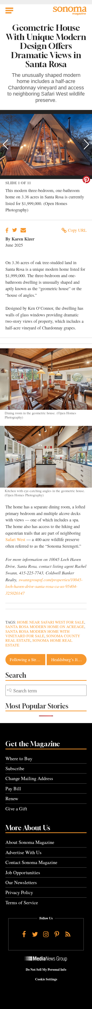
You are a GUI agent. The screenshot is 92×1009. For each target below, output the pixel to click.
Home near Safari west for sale (50, 622)
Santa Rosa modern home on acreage (44, 626)
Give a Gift (16, 808)
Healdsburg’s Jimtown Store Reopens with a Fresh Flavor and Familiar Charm (69, 659)
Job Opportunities (22, 872)
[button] (5, 144)
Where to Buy (18, 758)
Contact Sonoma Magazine (31, 862)
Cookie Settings (46, 979)
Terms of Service (21, 902)
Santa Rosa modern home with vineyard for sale (37, 633)
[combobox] (46, 690)
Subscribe (14, 768)
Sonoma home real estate (38, 642)
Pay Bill (13, 788)
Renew (11, 798)
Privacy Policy (19, 892)
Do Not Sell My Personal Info (46, 969)
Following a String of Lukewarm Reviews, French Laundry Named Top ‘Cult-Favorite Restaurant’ (27, 659)
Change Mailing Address (29, 778)
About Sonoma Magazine (29, 842)
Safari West (15, 539)
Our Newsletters (21, 882)
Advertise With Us (23, 852)
